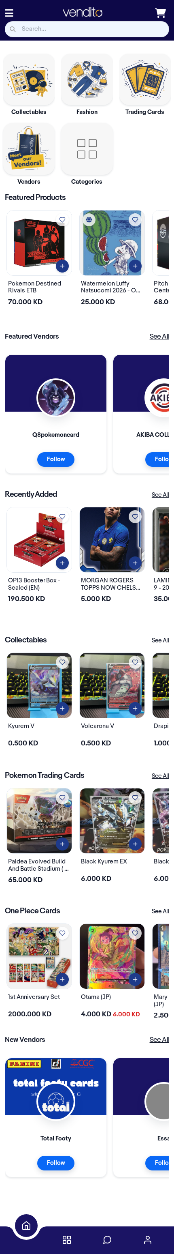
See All (159, 336)
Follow (56, 459)
